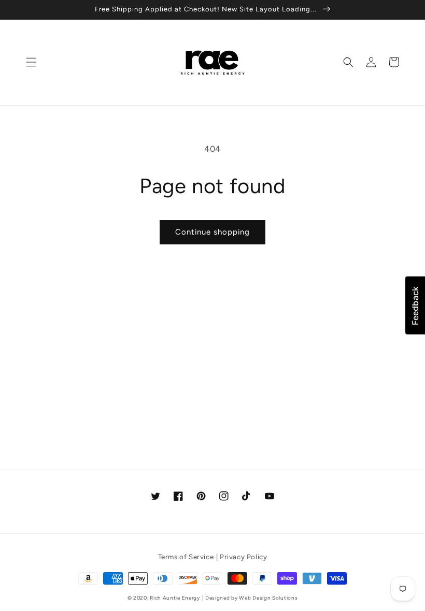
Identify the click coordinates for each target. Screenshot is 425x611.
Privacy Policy (243, 556)
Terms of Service (186, 556)
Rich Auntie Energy (175, 597)
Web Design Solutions (268, 597)
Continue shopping (212, 232)
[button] (31, 62)
